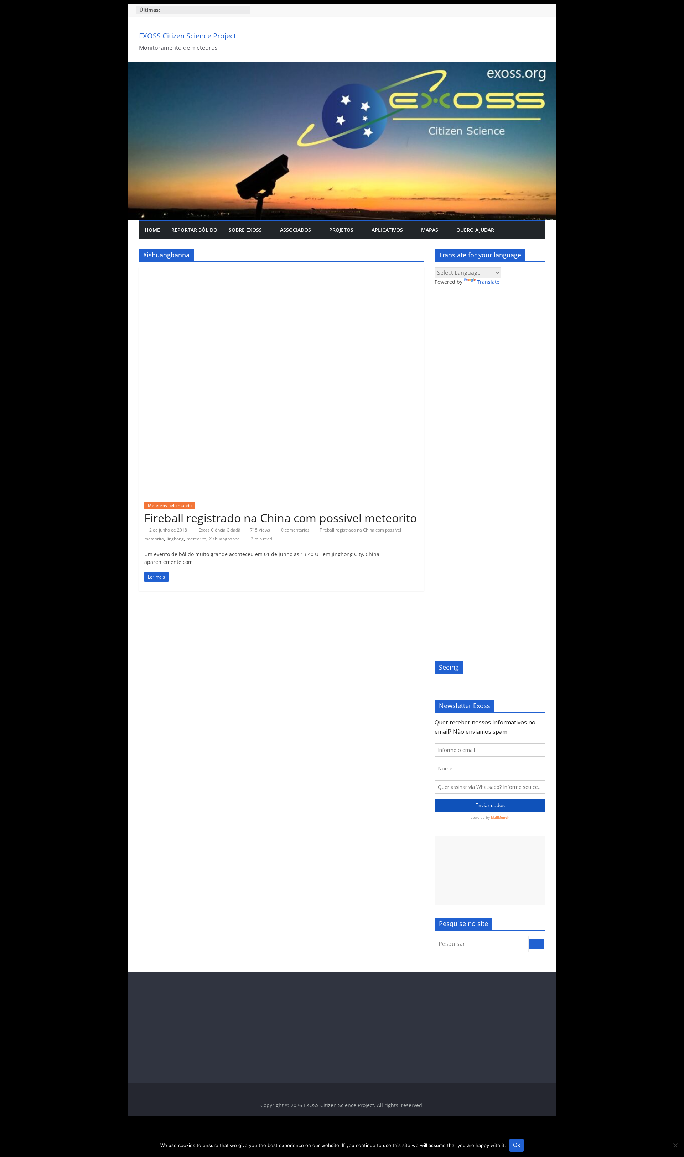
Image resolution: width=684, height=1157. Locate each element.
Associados (295, 229)
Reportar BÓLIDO (194, 229)
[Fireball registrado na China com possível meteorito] (281, 272)
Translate (488, 281)
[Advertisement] (490, 870)
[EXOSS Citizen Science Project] (342, 66)
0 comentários (295, 530)
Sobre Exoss (245, 229)
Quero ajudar (475, 229)
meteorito (196, 539)
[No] (675, 1145)
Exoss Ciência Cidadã (220, 530)
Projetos (341, 229)
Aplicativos (387, 229)
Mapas (429, 229)
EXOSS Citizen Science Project (187, 36)
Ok (516, 1145)
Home (152, 229)
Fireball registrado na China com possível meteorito (280, 517)
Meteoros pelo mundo (170, 505)
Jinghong (175, 539)
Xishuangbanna (224, 539)
